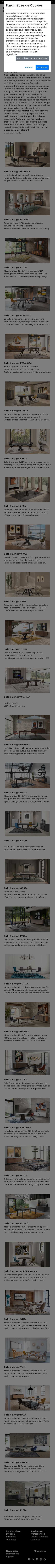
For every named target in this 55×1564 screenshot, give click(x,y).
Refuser (29, 67)
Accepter (42, 67)
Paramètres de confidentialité (32, 58)
